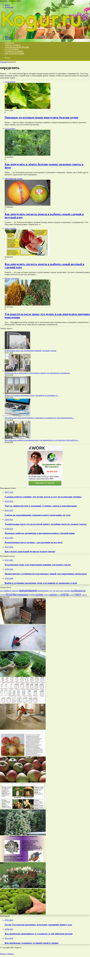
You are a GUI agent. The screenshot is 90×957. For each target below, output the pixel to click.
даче (50, 591)
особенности (78, 590)
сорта (64, 594)
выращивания (43, 591)
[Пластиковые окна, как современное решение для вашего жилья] (17, 348)
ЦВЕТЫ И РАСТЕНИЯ (14, 54)
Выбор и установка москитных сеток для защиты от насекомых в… (32, 395)
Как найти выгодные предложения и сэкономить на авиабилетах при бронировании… (39, 418)
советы (53, 594)
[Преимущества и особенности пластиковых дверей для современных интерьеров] (17, 371)
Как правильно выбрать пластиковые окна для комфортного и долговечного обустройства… (42, 440)
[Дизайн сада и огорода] (41, 33)
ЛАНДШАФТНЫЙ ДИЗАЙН (17, 47)
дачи (53, 591)
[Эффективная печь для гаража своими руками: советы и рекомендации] (23, 623)
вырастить (15, 591)
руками (32, 594)
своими (39, 594)
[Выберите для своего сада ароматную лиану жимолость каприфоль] (23, 835)
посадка (11, 594)
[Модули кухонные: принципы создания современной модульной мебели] (23, 703)
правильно (22, 594)
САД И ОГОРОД (11, 49)
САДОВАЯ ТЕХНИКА (14, 51)
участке (84, 595)
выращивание (28, 590)
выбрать (7, 591)
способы (71, 594)
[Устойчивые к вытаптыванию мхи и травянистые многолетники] (23, 914)
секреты (46, 595)
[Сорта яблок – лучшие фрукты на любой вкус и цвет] (23, 782)
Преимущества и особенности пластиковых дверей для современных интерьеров (37, 373)
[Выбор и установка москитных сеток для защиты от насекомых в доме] (17, 393)
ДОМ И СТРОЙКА (13, 45)
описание (67, 591)
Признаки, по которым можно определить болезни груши (41, 117)
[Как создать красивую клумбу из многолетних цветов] (23, 887)
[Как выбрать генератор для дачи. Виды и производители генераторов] (23, 861)
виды (2, 591)
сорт (58, 594)
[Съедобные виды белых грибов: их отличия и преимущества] (23, 808)
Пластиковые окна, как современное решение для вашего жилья (30, 351)
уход (77, 594)
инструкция (59, 591)
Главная (3, 62)
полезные (2, 594)
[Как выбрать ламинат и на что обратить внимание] (23, 729)
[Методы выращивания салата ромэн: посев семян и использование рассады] (23, 676)
